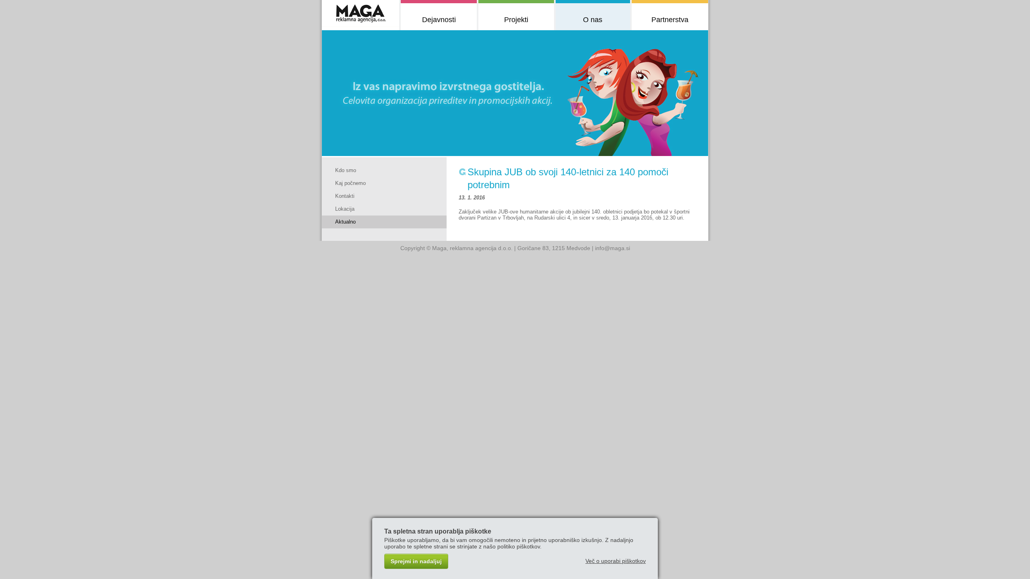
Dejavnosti (439, 20)
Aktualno (345, 222)
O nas (592, 20)
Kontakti (344, 196)
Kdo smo (345, 170)
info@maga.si (612, 248)
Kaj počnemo (350, 183)
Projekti (516, 20)
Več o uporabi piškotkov (615, 561)
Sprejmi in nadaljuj (416, 561)
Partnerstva (669, 20)
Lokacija (344, 209)
